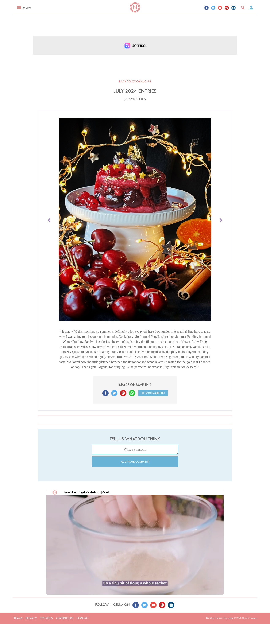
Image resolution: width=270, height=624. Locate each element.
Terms (18, 618)
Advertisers (64, 618)
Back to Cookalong (135, 81)
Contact (82, 618)
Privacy (31, 618)
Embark (218, 618)
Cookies (46, 618)
